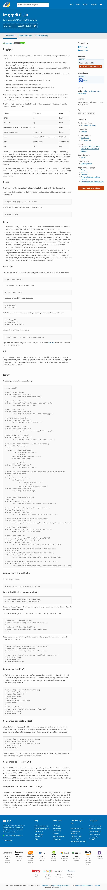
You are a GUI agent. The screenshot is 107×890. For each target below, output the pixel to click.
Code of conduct (94, 831)
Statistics (56, 834)
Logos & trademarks (59, 836)
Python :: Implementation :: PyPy (92, 182)
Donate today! (8, 840)
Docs (78, 4)
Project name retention (38, 835)
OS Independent (86, 164)
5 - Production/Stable (88, 125)
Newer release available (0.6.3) (90, 66)
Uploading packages (40, 829)
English (83, 157)
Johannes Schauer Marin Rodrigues (89, 92)
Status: (13, 835)
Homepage (84, 47)
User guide (37, 831)
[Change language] (101, 4)
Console (84, 131)
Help (71, 4)
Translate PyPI (75, 836)
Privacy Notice (93, 834)
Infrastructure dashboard (57, 830)
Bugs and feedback (77, 828)
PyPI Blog (56, 826)
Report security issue (95, 829)
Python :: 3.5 (85, 175)
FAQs (36, 839)
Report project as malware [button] (91, 188)
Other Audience (86, 140)
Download (84, 50)
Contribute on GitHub (75, 832)
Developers (85, 138)
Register (94, 4)
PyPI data (81, 59)
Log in (85, 4)
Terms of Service (94, 826)
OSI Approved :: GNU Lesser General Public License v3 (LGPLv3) (90, 148)
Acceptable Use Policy (94, 838)
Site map (97, 885)
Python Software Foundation (12, 828)
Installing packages (40, 826)
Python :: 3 (84, 172)
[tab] (10, 36)
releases (51, 343)
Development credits (77, 841)
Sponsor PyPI (75, 839)
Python (83, 170)
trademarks (45, 885)
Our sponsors (57, 839)
